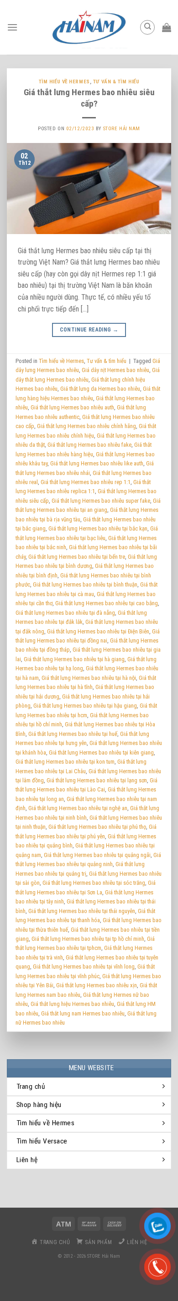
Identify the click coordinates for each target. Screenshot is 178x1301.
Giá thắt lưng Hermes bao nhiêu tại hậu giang (85, 705)
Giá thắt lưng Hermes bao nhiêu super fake (101, 500)
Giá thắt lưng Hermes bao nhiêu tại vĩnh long (84, 966)
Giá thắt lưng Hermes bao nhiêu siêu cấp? (89, 98)
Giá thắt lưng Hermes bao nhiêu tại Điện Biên (98, 631)
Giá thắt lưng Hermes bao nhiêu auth (72, 407)
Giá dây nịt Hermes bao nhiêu (115, 370)
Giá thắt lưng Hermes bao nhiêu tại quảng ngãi (97, 855)
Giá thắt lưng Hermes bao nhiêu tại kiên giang (101, 752)
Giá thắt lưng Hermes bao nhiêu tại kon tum (65, 761)
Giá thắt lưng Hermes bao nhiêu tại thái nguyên (81, 911)
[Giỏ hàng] (166, 27)
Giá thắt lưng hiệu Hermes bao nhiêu (72, 1003)
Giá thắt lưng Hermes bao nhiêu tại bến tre (76, 556)
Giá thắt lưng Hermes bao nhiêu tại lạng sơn (97, 780)
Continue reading (89, 330)
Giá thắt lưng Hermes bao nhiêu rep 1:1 (86, 482)
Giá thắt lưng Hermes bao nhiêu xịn (96, 985)
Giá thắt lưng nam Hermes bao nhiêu (83, 1013)
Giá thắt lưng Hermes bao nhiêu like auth (96, 463)
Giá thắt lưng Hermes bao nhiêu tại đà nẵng (65, 612)
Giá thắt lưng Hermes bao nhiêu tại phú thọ (97, 826)
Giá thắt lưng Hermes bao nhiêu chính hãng (86, 426)
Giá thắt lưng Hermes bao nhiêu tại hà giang (74, 659)
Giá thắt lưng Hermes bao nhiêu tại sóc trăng (93, 882)
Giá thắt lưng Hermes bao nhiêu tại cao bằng (106, 603)
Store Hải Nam (121, 129)
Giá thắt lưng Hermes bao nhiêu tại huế (72, 733)
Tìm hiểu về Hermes (64, 82)
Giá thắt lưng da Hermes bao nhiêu (100, 388)
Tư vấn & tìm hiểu (116, 82)
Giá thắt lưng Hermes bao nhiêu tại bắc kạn (97, 528)
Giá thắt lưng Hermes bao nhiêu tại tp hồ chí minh (87, 938)
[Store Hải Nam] (89, 27)
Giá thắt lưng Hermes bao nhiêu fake (89, 444)
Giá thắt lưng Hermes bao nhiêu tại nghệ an (77, 808)
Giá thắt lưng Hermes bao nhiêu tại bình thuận (85, 584)
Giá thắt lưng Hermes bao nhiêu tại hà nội (89, 677)
